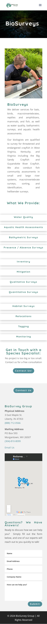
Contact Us (23, 390)
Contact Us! (23, 370)
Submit (35, 604)
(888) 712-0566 (12, 422)
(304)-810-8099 (13, 441)
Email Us (9, 447)
